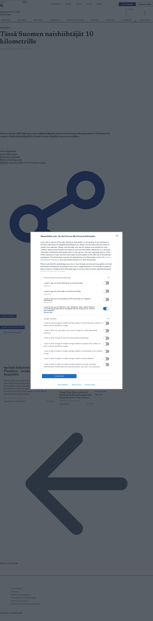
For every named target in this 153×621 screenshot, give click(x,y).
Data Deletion (63, 385)
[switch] (106, 283)
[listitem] (76, 277)
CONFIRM (59, 376)
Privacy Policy (90, 385)
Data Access (76, 385)
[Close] (118, 236)
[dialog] (76, 310)
